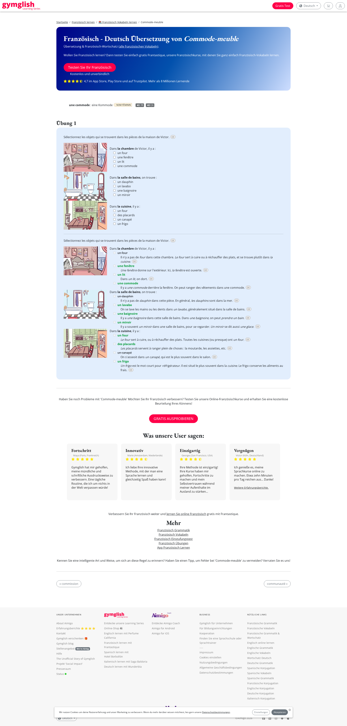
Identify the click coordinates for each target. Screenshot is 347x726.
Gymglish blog (65, 643)
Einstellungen (261, 712)
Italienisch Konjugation (261, 698)
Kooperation (207, 633)
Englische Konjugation (260, 688)
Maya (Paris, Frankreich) (86, 455)
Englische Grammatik (260, 648)
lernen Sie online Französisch (186, 514)
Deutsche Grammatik (260, 663)
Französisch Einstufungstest (173, 539)
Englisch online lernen (260, 642)
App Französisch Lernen (173, 548)
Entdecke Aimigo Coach (166, 623)
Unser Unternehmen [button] (68, 614)
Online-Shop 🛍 (113, 628)
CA (152, 105)
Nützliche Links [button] (257, 614)
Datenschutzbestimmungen (216, 712)
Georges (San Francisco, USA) (197, 455)
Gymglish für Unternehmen (216, 623)
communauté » (277, 584)
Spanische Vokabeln (259, 673)
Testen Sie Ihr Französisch (89, 67)
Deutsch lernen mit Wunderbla (123, 666)
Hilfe (59, 653)
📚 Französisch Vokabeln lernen (117, 22)
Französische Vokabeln (261, 628)
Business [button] (205, 614)
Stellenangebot (72, 648)
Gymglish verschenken (70, 638)
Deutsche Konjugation (260, 693)
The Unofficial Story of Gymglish (75, 658)
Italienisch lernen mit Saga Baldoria (125, 661)
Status (60, 674)
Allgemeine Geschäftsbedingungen (221, 667)
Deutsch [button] (309, 6)
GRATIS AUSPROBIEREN (173, 418)
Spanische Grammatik (260, 678)
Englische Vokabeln (259, 653)
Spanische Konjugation (261, 668)
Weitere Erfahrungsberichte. (251, 487)
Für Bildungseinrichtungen (216, 628)
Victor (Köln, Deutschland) (250, 455)
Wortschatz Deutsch (259, 658)
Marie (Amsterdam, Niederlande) (144, 455)
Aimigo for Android (163, 628)
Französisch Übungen (173, 543)
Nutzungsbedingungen (214, 662)
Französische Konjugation (262, 683)
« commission (68, 584)
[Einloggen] (340, 5)
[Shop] (328, 5)
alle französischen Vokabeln (138, 46)
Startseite (62, 22)
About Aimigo (64, 623)
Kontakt (61, 633)
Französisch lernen (83, 22)
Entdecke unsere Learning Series (124, 623)
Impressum (206, 652)
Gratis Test (282, 6)
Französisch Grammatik (173, 530)
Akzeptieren (280, 712)
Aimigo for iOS (160, 633)
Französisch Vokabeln (173, 535)
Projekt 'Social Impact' (69, 663)
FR (142, 105)
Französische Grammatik (262, 623)
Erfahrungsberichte (68, 628)
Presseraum (63, 669)
